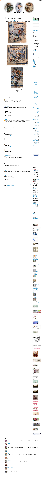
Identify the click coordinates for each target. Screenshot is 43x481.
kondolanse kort (34, 145)
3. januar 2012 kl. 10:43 (8, 123)
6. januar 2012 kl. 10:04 (8, 181)
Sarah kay (37, 136)
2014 (34, 66)
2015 (34, 65)
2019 (34, 61)
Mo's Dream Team (35, 259)
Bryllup (37, 293)
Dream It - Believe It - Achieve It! (37, 276)
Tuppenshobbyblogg (7, 155)
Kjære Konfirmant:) (36, 84)
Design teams (9, 15)
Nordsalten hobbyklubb (34, 203)
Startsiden (17, 184)
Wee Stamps (34, 140)
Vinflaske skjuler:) (36, 83)
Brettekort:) (35, 87)
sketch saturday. (37, 127)
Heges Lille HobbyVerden (35, 297)
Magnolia (34, 106)
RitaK (5, 170)
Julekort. (34, 108)
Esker (37, 116)
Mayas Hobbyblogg (35, 283)
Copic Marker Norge (16, 20)
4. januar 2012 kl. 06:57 (8, 153)
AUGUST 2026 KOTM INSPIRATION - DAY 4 (37, 170)
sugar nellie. (34, 137)
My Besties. (35, 115)
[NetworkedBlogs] (36, 154)
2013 (34, 67)
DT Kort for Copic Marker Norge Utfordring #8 (36, 97)
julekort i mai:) (9, 460)
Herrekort (34, 107)
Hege (5, 162)
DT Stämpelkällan (35, 133)
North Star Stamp (36, 120)
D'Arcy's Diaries (36, 128)
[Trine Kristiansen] (33, 54)
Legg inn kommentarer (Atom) (10, 185)
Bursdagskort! (9, 443)
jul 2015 (37, 140)
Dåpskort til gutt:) (36, 93)
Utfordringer (35, 104)
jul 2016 (35, 121)
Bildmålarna (37, 122)
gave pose (37, 130)
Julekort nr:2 (35, 92)
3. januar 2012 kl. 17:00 (8, 135)
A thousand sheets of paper (35, 254)
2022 (34, 60)
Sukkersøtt (35, 134)
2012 (34, 68)
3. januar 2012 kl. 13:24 (8, 129)
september (35, 72)
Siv (33, 292)
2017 (34, 63)
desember (35, 69)
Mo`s (33, 111)
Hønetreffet (34, 220)
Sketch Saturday (35, 188)
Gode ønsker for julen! (10, 467)
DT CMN (35, 109)
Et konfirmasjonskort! (10, 446)
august (35, 73)
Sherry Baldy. (36, 143)
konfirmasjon (34, 110)
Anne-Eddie (6, 106)
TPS (37, 134)
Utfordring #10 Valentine (35, 82)
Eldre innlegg (29, 184)
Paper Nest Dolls (35, 114)
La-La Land (37, 119)
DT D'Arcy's (34, 131)
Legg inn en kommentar (7, 182)
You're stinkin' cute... (37, 256)
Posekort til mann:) (36, 86)
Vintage (38, 108)
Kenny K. (34, 116)
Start (4, 15)
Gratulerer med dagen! (35, 95)
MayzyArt (34, 130)
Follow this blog (36, 155)
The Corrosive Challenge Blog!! (35, 195)
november (35, 70)
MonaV (6, 119)
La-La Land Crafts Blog (36, 168)
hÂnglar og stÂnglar (35, 124)
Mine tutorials (19, 15)
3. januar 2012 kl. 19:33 (8, 140)
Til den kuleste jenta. (9, 453)
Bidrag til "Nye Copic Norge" (37, 299)
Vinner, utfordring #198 (35, 204)
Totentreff (34, 216)
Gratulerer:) (35, 85)
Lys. (38, 133)
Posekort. (34, 126)
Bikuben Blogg (35, 274)
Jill (5, 175)
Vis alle (38, 221)
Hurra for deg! (35, 88)
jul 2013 (35, 118)
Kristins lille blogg (35, 268)
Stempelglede (36, 139)
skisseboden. (36, 142)
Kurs (6, 15)
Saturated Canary (35, 117)
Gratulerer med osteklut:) (10, 450)
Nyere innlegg (5, 184)
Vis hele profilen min (35, 50)
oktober (35, 71)
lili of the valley (35, 125)
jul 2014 (38, 126)
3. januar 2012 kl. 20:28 (8, 146)
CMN (10, 20)
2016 (34, 64)
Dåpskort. (35, 123)
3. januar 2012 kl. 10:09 (8, 117)
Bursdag (34, 103)
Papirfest (34, 213)
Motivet (33, 143)
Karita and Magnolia (35, 288)
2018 (34, 62)
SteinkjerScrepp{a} (35, 218)
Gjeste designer (14, 15)
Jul (38, 123)
